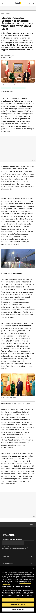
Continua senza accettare (17, 604)
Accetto (18, 599)
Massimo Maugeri (7, 55)
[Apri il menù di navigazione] (2, 3)
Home (2, 13)
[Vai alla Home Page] (18, 3)
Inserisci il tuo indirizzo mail (12, 539)
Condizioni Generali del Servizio (17, 548)
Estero (8, 13)
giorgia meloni (6, 88)
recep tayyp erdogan (19, 88)
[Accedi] (33, 3)
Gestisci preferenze (18, 609)
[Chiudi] (34, 569)
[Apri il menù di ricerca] (29, 3)
